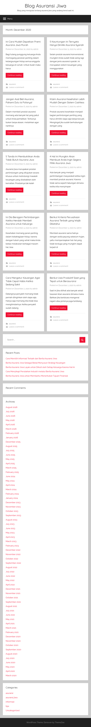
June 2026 (10, 416)
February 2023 (12, 545)
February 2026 (12, 433)
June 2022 (10, 576)
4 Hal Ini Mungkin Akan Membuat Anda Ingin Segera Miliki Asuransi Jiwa (65, 160)
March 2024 (11, 489)
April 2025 (10, 463)
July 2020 (10, 658)
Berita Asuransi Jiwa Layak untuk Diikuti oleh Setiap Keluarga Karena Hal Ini (40, 367)
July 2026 (10, 411)
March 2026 (11, 429)
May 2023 (10, 532)
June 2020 (10, 662)
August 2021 (11, 606)
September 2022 (13, 563)
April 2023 (10, 537)
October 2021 (12, 597)
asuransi (12, 84)
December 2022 (13, 550)
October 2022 (12, 559)
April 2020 (10, 671)
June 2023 (10, 528)
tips (7, 706)
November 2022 (13, 554)
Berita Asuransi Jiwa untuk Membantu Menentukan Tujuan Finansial (37, 376)
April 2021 (10, 623)
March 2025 (11, 468)
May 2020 (10, 667)
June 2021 (10, 615)
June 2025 (10, 455)
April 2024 (10, 485)
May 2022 (10, 580)
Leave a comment (16, 87)
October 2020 (12, 645)
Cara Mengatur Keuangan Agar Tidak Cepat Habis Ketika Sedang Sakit (23, 281)
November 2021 (13, 593)
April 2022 (10, 584)
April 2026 (10, 424)
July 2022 (10, 571)
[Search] (82, 340)
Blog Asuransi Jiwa (45, 6)
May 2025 (10, 459)
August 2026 (11, 407)
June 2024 (10, 476)
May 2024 (10, 481)
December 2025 (13, 442)
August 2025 (11, 446)
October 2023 (12, 511)
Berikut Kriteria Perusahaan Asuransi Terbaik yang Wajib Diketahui (65, 220)
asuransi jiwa (11, 697)
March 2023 (11, 541)
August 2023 (11, 520)
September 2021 (13, 602)
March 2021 (11, 628)
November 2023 (13, 507)
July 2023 (10, 524)
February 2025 (12, 472)
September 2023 (13, 515)
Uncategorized (13, 710)
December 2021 (13, 589)
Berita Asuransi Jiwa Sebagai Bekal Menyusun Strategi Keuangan (35, 363)
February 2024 (12, 494)
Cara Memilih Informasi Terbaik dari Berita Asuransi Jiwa (31, 358)
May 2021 (10, 619)
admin (35, 49)
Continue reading (14, 75)
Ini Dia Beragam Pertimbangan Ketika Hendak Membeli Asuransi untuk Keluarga (22, 220)
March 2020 (11, 675)
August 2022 (11, 567)
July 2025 (10, 450)
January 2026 (12, 437)
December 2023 (13, 502)
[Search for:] (45, 340)
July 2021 (10, 610)
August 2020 (11, 654)
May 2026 (10, 420)
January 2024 (12, 498)
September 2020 (13, 649)
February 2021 (12, 632)
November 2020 (13, 641)
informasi (10, 702)
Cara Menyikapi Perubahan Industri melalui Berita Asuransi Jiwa (35, 371)
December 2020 (13, 636)
